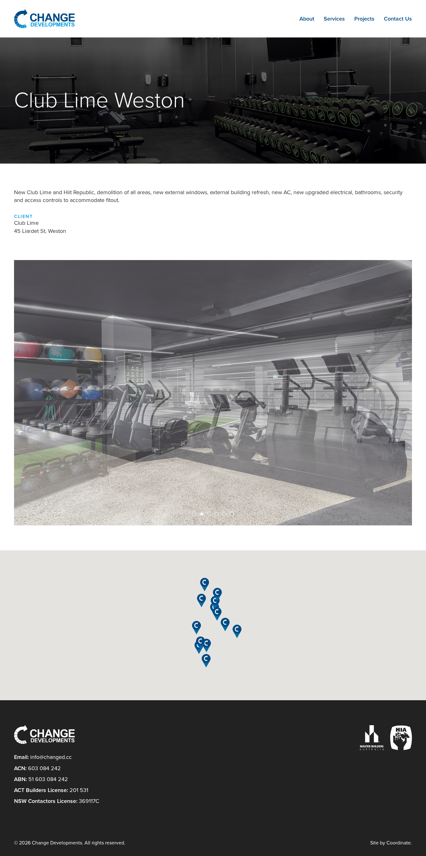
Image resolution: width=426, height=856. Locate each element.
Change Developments (44, 18)
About (306, 18)
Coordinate (398, 843)
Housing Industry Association (401, 737)
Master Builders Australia (372, 737)
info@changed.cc (51, 757)
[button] (215, 602)
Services (334, 18)
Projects (364, 18)
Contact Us (398, 18)
